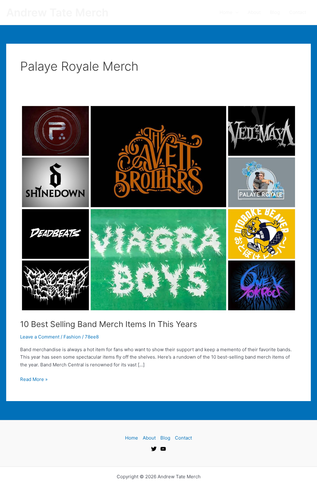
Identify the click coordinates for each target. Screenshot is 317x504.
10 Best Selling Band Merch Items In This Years (108, 324)
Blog (275, 12)
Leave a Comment (39, 337)
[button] (235, 12)
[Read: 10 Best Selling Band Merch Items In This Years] (158, 207)
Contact (297, 12)
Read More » (34, 379)
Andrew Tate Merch (57, 12)
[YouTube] (163, 449)
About (254, 12)
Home (225, 12)
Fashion (72, 337)
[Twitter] (154, 449)
